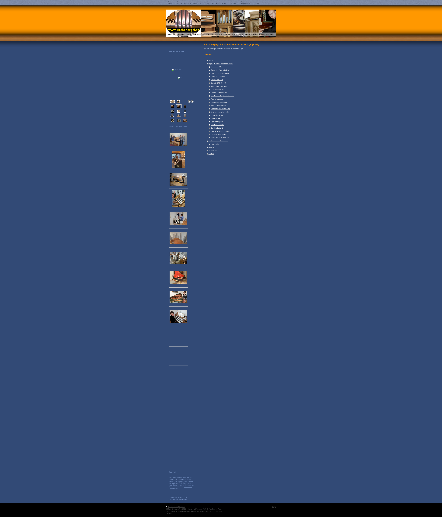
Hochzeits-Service (217, 115)
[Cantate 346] (181, 82)
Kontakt (211, 154)
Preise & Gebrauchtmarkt (220, 138)
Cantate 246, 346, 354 (219, 83)
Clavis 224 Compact (218, 76)
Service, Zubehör (217, 128)
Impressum (173, 497)
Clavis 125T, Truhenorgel (220, 73)
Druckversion (173, 507)
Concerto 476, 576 (217, 89)
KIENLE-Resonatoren (219, 105)
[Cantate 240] (172, 106)
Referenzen (212, 150)
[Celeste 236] (178, 101)
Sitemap (182, 507)
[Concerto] (178, 115)
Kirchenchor (215, 144)
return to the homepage (234, 49)
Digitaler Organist (217, 121)
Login (274, 507)
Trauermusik (215, 118)
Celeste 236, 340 (217, 80)
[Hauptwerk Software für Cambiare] (185, 111)
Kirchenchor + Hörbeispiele (218, 141)
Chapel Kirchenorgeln (219, 93)
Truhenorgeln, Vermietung (220, 109)
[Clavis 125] (185, 106)
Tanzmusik (172, 472)
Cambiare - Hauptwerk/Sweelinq (222, 96)
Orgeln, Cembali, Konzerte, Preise (220, 64)
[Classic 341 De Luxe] (178, 111)
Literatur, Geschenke (218, 134)
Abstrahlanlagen (217, 99)
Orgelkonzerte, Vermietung (220, 112)
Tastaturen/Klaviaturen (219, 102)
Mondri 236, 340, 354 (219, 86)
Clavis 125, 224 (216, 67)
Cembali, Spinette (217, 125)
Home (210, 60)
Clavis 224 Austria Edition (220, 70)
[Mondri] (172, 115)
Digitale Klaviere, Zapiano (220, 131)
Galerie (211, 147)
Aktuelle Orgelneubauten (178, 127)
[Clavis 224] (172, 111)
